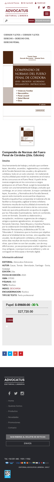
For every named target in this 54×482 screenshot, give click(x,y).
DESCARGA (15, 288)
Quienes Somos (15, 406)
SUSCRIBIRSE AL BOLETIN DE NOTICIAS (27, 437)
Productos (13, 411)
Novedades (13, 417)
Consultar (10, 320)
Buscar (31, 20)
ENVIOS (28, 443)
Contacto (12, 427)
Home (11, 400)
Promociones (14, 422)
